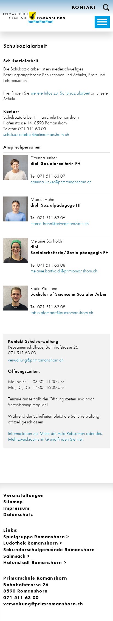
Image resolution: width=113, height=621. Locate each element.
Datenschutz (18, 514)
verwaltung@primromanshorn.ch (36, 360)
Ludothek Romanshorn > (32, 543)
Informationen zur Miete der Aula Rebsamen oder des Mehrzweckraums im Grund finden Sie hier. (55, 436)
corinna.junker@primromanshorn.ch (61, 182)
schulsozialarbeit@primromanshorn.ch (36, 134)
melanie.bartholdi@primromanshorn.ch (63, 271)
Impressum (16, 508)
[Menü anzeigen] (102, 22)
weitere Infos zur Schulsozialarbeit (60, 93)
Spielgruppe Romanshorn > (36, 537)
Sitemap (13, 502)
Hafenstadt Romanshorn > (34, 562)
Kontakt (84, 7)
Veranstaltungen (23, 495)
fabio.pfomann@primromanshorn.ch (61, 312)
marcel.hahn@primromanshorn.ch (59, 223)
